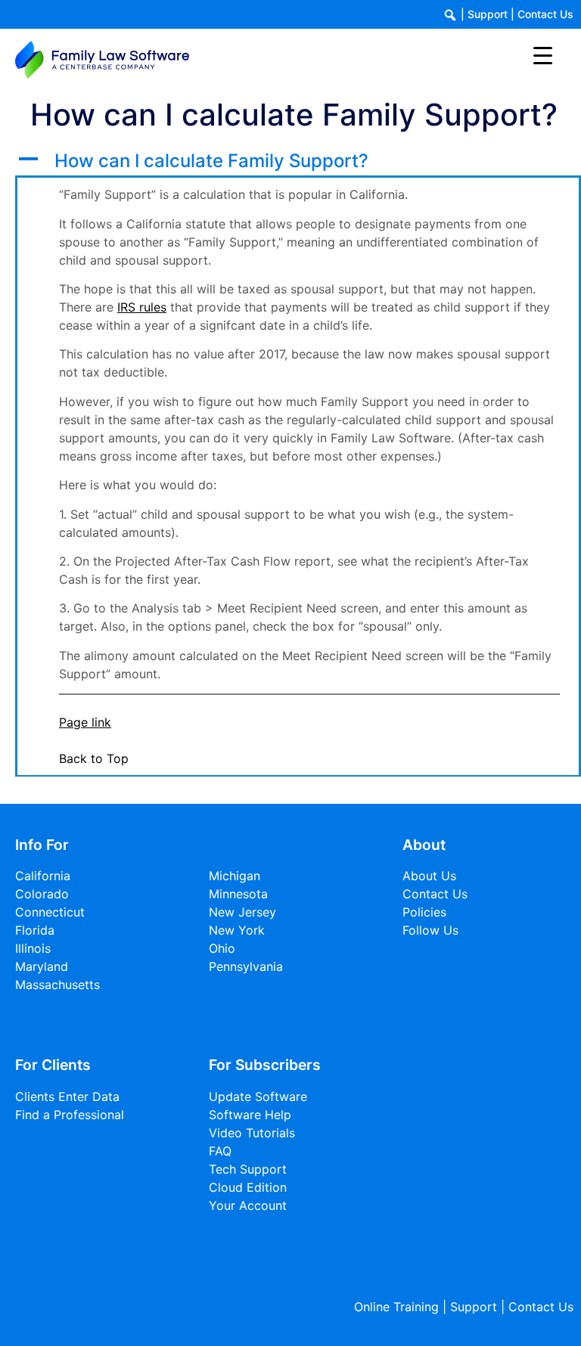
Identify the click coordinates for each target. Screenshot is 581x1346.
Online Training (396, 1306)
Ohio (222, 948)
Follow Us (430, 930)
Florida (34, 930)
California (42, 875)
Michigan (234, 875)
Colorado (42, 893)
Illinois (33, 948)
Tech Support (248, 1169)
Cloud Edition (248, 1187)
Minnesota (238, 893)
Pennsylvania (246, 966)
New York (237, 930)
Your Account (248, 1205)
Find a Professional (69, 1114)
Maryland (41, 966)
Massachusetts (57, 984)
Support (488, 14)
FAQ (220, 1150)
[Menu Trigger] (543, 55)
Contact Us (545, 14)
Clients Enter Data (67, 1096)
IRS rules (141, 307)
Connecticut (50, 912)
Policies (424, 912)
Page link (85, 722)
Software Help (250, 1114)
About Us (429, 875)
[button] (298, 161)
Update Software (258, 1096)
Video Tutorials (252, 1132)
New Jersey (242, 912)
